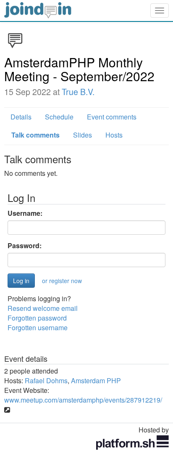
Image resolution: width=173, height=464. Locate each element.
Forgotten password (37, 318)
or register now (62, 280)
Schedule (59, 117)
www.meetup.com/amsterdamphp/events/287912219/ (83, 400)
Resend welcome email (43, 308)
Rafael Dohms (46, 380)
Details (20, 117)
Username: (25, 213)
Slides (82, 135)
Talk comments (35, 135)
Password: (25, 245)
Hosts (114, 135)
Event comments (111, 117)
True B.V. (78, 92)
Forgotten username (38, 327)
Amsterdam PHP (96, 380)
